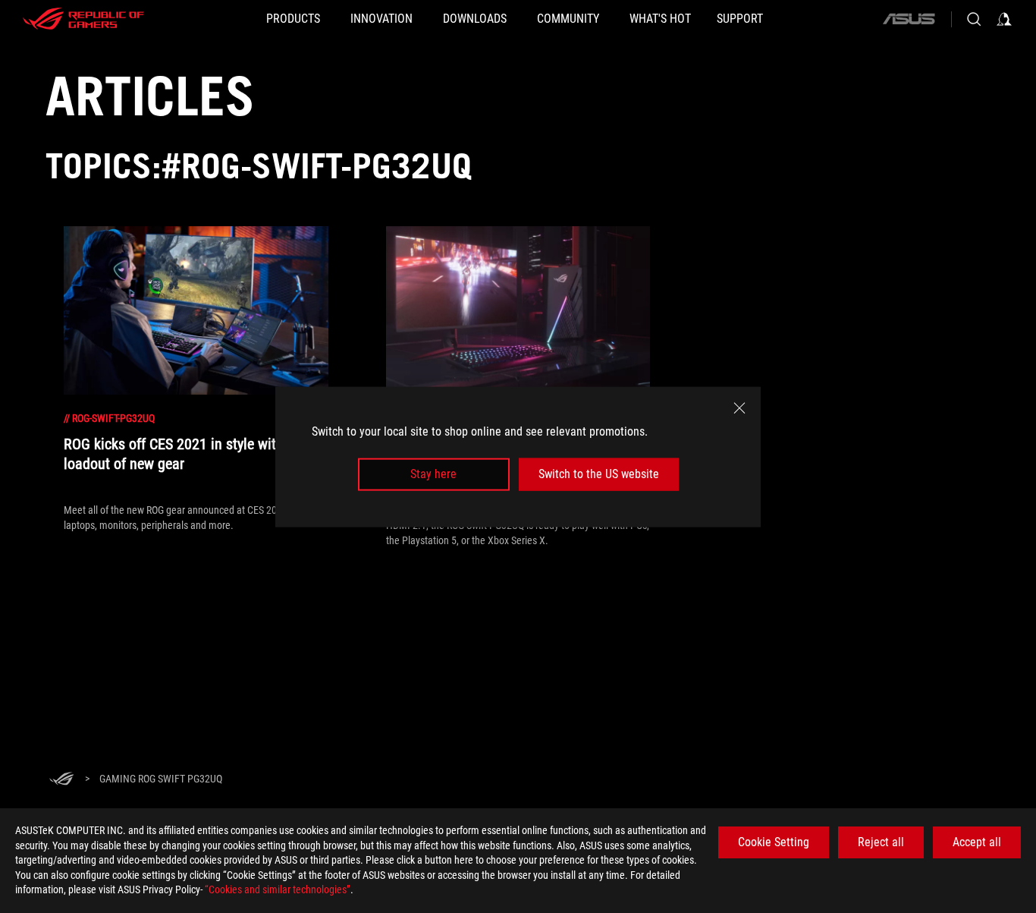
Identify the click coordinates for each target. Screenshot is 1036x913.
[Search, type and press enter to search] (974, 19)
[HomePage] (61, 780)
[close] (739, 407)
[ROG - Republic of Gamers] (83, 19)
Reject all (881, 842)
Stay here (433, 474)
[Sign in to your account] (1004, 19)
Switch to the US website (598, 474)
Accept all (977, 842)
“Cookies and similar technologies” (277, 889)
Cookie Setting (773, 842)
